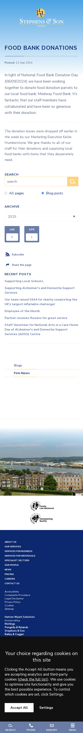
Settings (46, 707)
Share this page (21, 265)
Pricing (9, 574)
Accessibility (12, 591)
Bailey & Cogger (14, 634)
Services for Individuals (20, 555)
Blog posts (54, 193)
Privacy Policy (12, 602)
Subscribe (18, 254)
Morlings (10, 624)
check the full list (33, 679)
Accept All (19, 707)
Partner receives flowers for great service (36, 318)
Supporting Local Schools (24, 281)
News (8, 569)
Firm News (22, 373)
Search (12, 174)
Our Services (13, 546)
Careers (10, 578)
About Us (10, 542)
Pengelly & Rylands (16, 627)
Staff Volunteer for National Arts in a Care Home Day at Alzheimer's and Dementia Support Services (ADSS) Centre (41, 329)
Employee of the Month (22, 311)
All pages (16, 193)
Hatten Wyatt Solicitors (20, 617)
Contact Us (12, 583)
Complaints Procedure (17, 595)
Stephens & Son (15, 631)
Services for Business (18, 551)
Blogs (18, 365)
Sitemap (9, 609)
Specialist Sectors (17, 560)
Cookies (9, 605)
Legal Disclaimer (14, 598)
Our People (12, 565)
